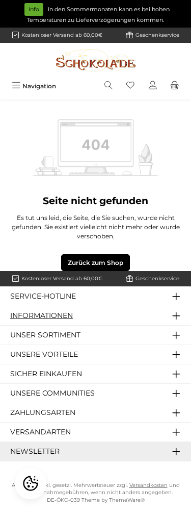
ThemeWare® (127, 500)
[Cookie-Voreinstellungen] (30, 483)
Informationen (41, 315)
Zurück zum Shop (95, 262)
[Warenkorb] (174, 86)
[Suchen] (108, 86)
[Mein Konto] (153, 86)
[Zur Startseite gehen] (96, 60)
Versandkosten (148, 485)
